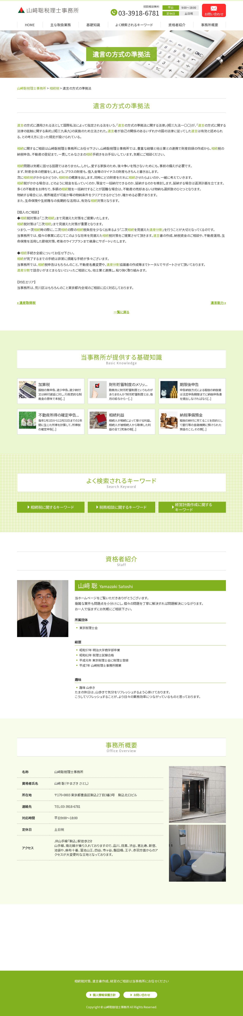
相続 (20, 148)
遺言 (20, 125)
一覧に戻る (121, 312)
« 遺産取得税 (26, 302)
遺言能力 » (218, 302)
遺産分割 (155, 229)
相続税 (28, 177)
